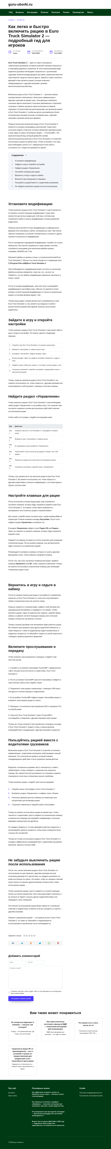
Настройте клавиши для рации (27, 172)
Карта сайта (12, 1096)
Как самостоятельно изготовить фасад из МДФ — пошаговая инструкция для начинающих (55, 1025)
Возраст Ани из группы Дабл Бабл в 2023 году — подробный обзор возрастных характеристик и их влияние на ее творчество (48, 1123)
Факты (90, 12)
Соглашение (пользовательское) (91, 1096)
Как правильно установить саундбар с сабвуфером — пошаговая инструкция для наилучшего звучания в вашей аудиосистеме (48, 1104)
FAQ (10, 12)
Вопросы (20, 12)
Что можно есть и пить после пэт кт (88, 1024)
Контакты (11, 1093)
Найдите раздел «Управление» (27, 168)
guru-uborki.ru (20, 4)
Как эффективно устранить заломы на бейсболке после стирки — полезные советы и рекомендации (48, 1094)
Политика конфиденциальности (90, 1093)
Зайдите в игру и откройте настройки (30, 164)
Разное (66, 12)
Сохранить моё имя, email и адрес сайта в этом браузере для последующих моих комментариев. (36, 992)
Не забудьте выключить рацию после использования (36, 186)
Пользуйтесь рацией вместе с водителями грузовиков (36, 183)
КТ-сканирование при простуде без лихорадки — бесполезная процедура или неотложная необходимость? (48, 1113)
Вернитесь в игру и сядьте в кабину (29, 175)
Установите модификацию (25, 161)
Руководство (78, 12)
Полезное (55, 12)
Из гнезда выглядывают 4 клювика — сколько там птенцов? (22, 1024)
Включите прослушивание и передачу (30, 179)
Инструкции (32, 12)
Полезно (44, 12)
